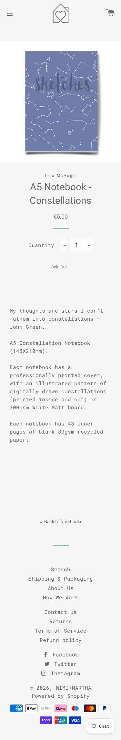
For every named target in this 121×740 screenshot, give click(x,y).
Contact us (61, 611)
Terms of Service (60, 630)
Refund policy (61, 639)
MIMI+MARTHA (73, 687)
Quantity (41, 245)
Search (60, 569)
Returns (60, 621)
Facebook (63, 654)
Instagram (64, 673)
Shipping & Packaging (60, 578)
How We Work (60, 597)
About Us (61, 588)
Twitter (64, 663)
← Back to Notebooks (60, 521)
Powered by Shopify (61, 695)
